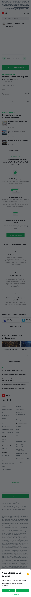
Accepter (8, 590)
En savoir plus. (5, 585)
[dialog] (15, 583)
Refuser (22, 590)
